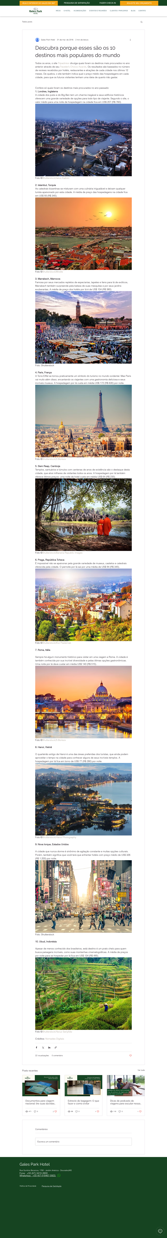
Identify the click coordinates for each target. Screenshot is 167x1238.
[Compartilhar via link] (55, 1047)
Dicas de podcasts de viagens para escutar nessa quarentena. (125, 1102)
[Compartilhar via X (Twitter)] (43, 1047)
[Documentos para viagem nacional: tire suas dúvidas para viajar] (41, 1085)
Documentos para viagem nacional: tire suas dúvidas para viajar (39, 1102)
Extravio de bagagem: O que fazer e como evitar (83, 1102)
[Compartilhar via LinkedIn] (49, 1047)
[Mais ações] (130, 39)
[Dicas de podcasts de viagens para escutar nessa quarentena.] (126, 1085)
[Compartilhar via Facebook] (36, 1047)
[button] (141, 22)
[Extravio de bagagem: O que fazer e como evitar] (83, 1085)
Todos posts (27, 22)
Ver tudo (141, 1070)
